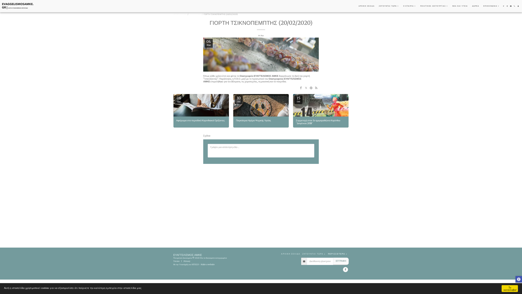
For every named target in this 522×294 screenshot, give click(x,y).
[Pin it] (311, 88)
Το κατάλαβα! (510, 288)
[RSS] (316, 88)
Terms (176, 261)
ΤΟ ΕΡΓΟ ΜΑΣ (195, 14)
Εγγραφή (341, 261)
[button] (389, 6)
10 (239, 99)
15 (298, 99)
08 (179, 99)
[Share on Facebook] (300, 88)
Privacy (187, 261)
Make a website (208, 264)
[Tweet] (306, 88)
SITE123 (195, 264)
